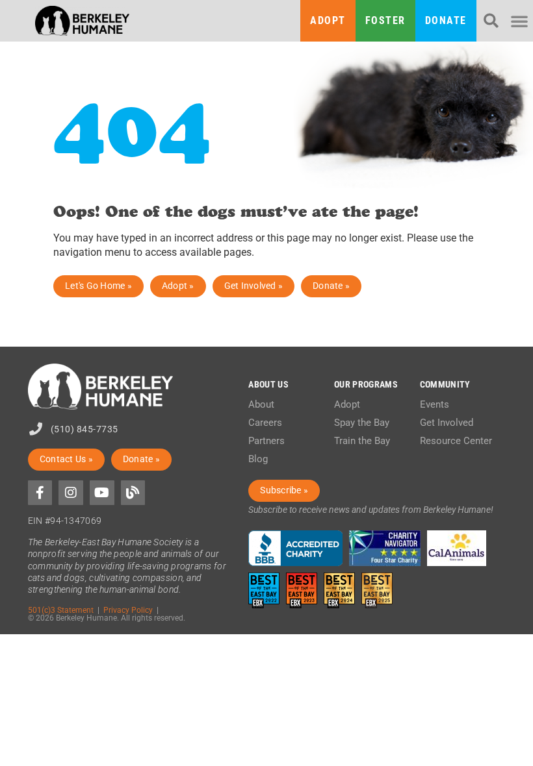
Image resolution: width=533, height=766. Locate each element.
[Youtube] (102, 492)
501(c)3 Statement (61, 610)
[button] (491, 21)
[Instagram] (70, 492)
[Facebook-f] (40, 492)
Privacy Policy (128, 610)
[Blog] (133, 492)
